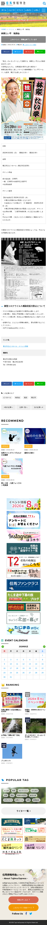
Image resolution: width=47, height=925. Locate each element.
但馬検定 (36, 800)
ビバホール (7, 397)
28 (36, 673)
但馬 (28, 800)
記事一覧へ (23, 407)
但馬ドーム (19, 800)
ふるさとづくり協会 (30, 44)
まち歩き (34, 790)
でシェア (7, 51)
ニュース (11, 10)
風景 (13, 790)
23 (4, 673)
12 (23, 664)
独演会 (17, 397)
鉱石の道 (33, 795)
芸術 (5, 795)
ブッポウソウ (6, 761)
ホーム (4, 10)
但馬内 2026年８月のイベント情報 (35, 710)
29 (43, 673)
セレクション (23, 790)
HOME (3, 29)
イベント (20, 10)
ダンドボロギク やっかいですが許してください (35, 736)
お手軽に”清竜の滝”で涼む (10, 735)
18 (17, 668)
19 (23, 668)
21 (36, 668)
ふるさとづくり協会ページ (22, 908)
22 (43, 668)
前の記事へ (9, 407)
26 (23, 673)
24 (11, 673)
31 (11, 677)
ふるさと (28, 10)
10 (11, 664)
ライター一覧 (23, 811)
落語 (25, 397)
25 (17, 673)
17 (11, 668)
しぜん (36, 10)
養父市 (33, 397)
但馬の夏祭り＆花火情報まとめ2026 (11, 710)
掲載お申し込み (22, 900)
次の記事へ (38, 407)
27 (30, 673)
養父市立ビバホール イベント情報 (15, 346)
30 (4, 677)
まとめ (6, 790)
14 (36, 664)
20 (30, 668)
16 (4, 668)
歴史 (12, 795)
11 (17, 664)
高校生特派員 (22, 795)
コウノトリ (8, 800)
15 (43, 664)
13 (30, 664)
